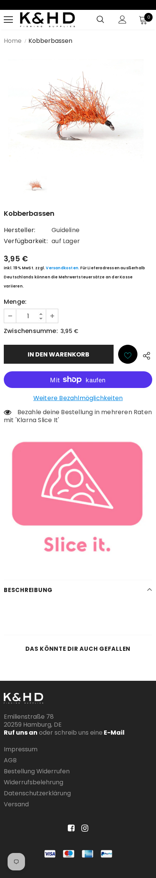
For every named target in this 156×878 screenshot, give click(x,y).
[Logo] (47, 20)
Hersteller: (19, 230)
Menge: (15, 302)
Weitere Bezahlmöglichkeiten (78, 398)
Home (13, 40)
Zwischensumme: (31, 331)
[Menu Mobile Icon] (8, 19)
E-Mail (114, 732)
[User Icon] (122, 20)
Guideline (65, 230)
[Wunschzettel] (127, 354)
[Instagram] (83, 828)
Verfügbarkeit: (26, 241)
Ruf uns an (20, 732)
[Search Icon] (100, 20)
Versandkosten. (63, 268)
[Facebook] (70, 828)
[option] (78, 110)
